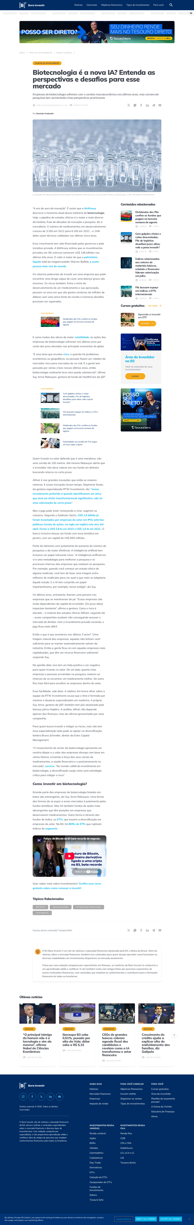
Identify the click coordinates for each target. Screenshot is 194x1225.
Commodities (96, 1152)
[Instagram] (23, 1096)
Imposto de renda (99, 1103)
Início (22, 53)
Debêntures (126, 1148)
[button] (78, 5)
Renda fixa (126, 1133)
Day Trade (95, 1162)
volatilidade (82, 337)
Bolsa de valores (60, 907)
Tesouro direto (128, 1162)
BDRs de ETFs (77, 824)
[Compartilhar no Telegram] (153, 105)
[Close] (189, 1219)
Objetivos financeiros (131, 1089)
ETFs (60, 819)
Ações (93, 1138)
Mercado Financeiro (100, 1093)
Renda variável (64, 53)
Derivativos (96, 1167)
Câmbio (94, 1148)
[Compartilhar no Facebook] (141, 105)
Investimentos (42, 913)
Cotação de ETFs (98, 1177)
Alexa (154, 1116)
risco (66, 354)
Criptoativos (96, 1157)
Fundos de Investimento (47, 63)
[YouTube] (59, 1096)
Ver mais (153, 305)
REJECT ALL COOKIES (146, 1219)
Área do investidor (161, 1093)
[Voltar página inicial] (32, 5)
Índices (93, 1195)
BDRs (93, 1143)
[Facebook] (32, 1096)
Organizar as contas (131, 1098)
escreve (49, 766)
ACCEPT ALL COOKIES (170, 1219)
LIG (122, 1157)
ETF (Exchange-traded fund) (88, 907)
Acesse (135, 376)
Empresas (95, 1098)
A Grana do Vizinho (161, 1106)
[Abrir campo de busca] (171, 5)
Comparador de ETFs (101, 1182)
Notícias (94, 1089)
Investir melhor (128, 1093)
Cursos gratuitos (160, 1089)
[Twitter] (41, 1096)
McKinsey (90, 208)
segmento (51, 828)
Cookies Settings (123, 1219)
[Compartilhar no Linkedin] (147, 105)
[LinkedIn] (50, 1096)
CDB (122, 1138)
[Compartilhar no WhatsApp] (134, 105)
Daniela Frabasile (45, 113)
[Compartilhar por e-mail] (159, 105)
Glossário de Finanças (163, 1111)
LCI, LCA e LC (127, 1152)
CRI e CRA (125, 1143)
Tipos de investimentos (40, 53)
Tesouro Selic (97, 1199)
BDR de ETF (40, 907)
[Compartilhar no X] (128, 105)
